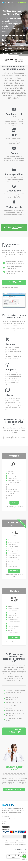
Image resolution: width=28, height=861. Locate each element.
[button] (3, 60)
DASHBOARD (22, 3)
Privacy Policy (6, 827)
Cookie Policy (6, 829)
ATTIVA (14, 502)
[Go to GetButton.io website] (24, 859)
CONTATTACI (14, 571)
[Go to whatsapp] (24, 856)
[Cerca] (24, 836)
